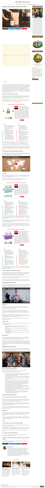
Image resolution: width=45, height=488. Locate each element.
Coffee (13, 4)
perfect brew (8, 341)
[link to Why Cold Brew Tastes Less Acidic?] (26, 464)
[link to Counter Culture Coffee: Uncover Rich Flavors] (16, 18)
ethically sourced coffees (16, 142)
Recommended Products (32, 4)
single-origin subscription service (14, 175)
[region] (22, 486)
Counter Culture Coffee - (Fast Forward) (16, 182)
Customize (33, 486)
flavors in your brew (20, 285)
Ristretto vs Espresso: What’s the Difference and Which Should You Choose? (6, 469)
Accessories (25, 4)
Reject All (37, 486)
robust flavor (17, 311)
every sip (7, 225)
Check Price (22, 196)
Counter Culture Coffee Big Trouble (16, 104)
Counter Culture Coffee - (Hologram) (16, 229)
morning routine (17, 90)
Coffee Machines (18, 4)
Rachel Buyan (10, 446)
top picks (19, 371)
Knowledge (9, 4)
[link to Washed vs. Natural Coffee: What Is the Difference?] (16, 464)
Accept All (42, 486)
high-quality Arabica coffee (16, 99)
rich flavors (14, 286)
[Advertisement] (37, 91)
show (7, 81)
